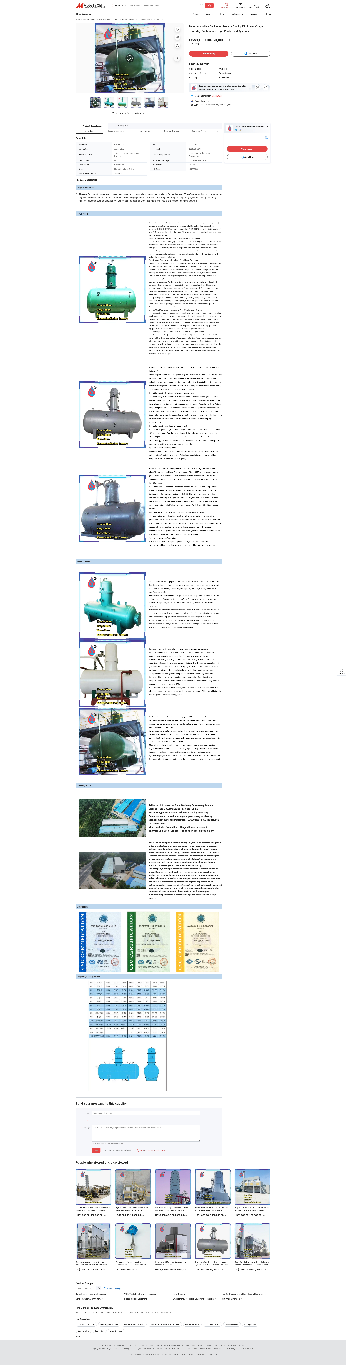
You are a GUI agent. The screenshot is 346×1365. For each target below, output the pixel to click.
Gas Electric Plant (212, 1324)
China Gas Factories (86, 1324)
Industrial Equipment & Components (96, 19)
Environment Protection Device (124, 19)
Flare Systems (179, 1294)
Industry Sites (190, 1345)
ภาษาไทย (217, 1348)
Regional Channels (205, 1345)
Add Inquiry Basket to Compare (130, 113)
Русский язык (149, 1348)
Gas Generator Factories (134, 1324)
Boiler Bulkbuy (116, 1331)
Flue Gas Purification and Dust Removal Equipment (243, 1294)
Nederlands (178, 1348)
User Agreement (188, 1354)
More (78, 1336)
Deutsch (168, 1348)
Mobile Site (232, 1345)
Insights (241, 1345)
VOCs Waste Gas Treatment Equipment (140, 1294)
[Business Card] (266, 137)
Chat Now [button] (252, 53)
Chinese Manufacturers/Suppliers (141, 1345)
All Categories (85, 14)
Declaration (201, 1354)
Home (78, 19)
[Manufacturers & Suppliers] (90, 5)
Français (138, 1348)
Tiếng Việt (235, 1348)
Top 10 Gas (99, 1331)
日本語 (202, 1348)
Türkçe (225, 1348)
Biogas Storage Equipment (135, 1299)
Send (96, 1150)
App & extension (237, 14)
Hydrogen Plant (232, 1324)
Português (128, 1348)
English (110, 1348)
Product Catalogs (113, 1288)
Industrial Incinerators (231, 1299)
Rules (268, 14)
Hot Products (107, 1345)
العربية (187, 1348)
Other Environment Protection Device (151, 19)
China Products (120, 1345)
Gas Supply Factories (109, 1324)
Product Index (220, 1345)
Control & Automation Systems (89, 1299)
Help (222, 14)
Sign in (267, 7)
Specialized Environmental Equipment (91, 1294)
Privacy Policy (213, 1354)
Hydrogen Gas (250, 1324)
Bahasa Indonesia (247, 1348)
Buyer (208, 14)
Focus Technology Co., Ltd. (155, 1354)
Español (118, 1348)
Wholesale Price (177, 1345)
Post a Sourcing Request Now (151, 1150)
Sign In (194, 104)
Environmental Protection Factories (165, 1324)
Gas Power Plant (192, 1324)
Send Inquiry (209, 53)
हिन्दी (209, 1348)
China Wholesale (162, 1345)
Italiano (159, 1348)
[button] (213, 131)
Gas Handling (83, 1331)
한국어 (194, 1348)
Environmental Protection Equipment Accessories (193, 1299)
